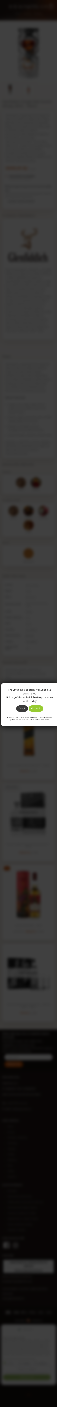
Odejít (22, 708)
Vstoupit (36, 708)
